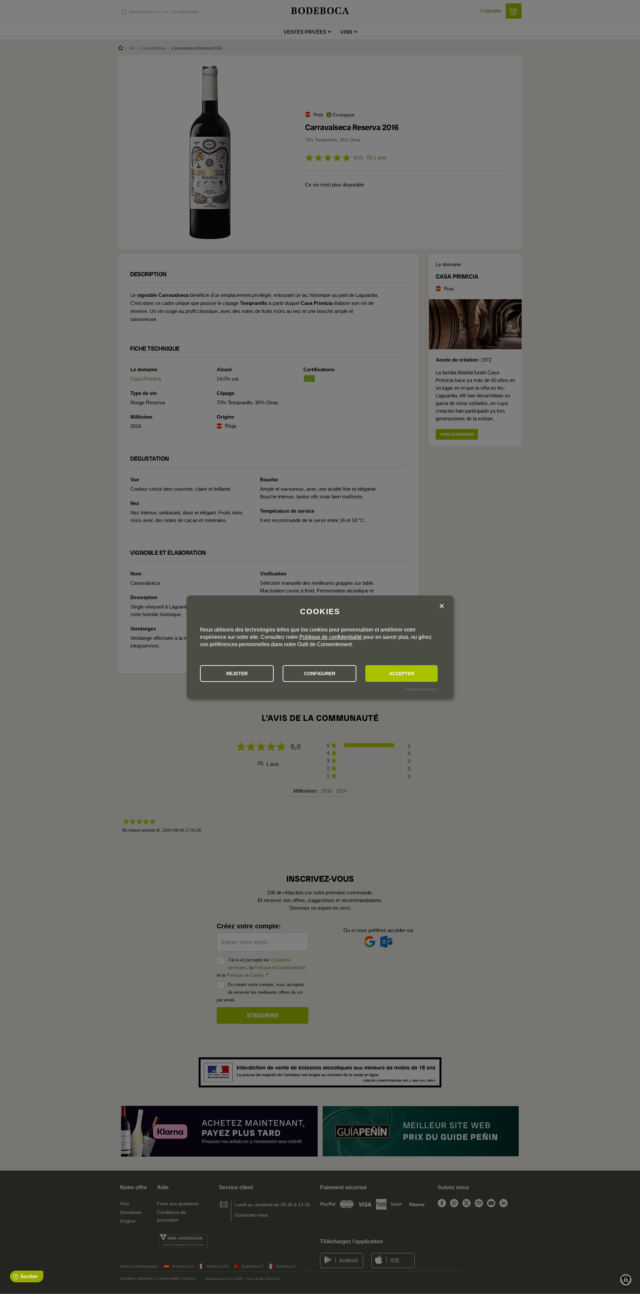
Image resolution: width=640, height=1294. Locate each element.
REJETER (237, 673)
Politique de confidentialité (330, 637)
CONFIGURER (319, 673)
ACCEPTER (401, 673)
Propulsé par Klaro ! (421, 689)
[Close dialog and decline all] (442, 606)
